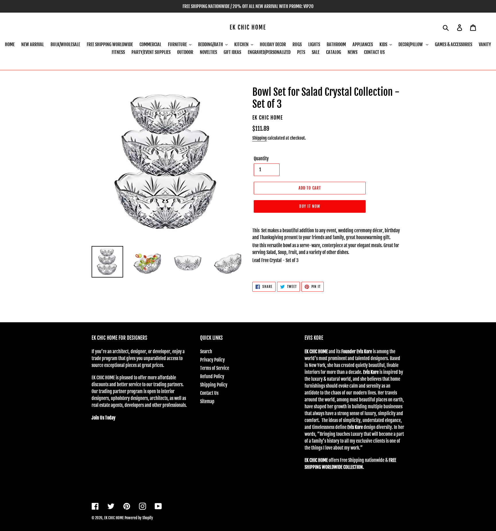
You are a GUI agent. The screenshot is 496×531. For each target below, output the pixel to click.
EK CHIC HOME (248, 27)
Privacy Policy (212, 360)
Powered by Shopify (139, 518)
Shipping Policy (213, 385)
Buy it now (309, 206)
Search (206, 351)
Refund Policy (212, 376)
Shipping (259, 138)
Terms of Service (214, 368)
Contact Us (209, 393)
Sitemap (207, 401)
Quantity (261, 158)
